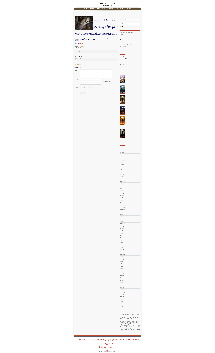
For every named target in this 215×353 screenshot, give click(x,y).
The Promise (106, 346)
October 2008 (122, 256)
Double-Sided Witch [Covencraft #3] (112, 339)
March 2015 (121, 204)
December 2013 (122, 223)
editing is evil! (130, 318)
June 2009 (121, 242)
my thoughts (127, 324)
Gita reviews (126, 321)
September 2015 (122, 193)
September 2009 (122, 237)
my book (131, 322)
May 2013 (121, 233)
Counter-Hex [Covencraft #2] (91, 339)
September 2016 (122, 181)
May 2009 (121, 244)
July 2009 (121, 240)
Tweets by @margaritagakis (124, 56)
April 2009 (121, 245)
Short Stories (98, 8)
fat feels (121, 319)
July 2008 (121, 261)
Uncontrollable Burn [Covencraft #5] (133, 339)
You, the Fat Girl (116, 346)
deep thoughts (136, 317)
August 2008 (122, 259)
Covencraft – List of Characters (108, 340)
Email (77, 81)
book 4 (127, 313)
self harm (134, 325)
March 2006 (121, 306)
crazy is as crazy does (126, 317)
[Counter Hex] (122, 79)
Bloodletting (111, 346)
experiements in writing (136, 318)
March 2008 (121, 268)
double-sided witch (124, 318)
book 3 (124, 313)
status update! (124, 326)
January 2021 (122, 162)
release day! (122, 325)
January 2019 (122, 164)
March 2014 (121, 221)
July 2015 (121, 197)
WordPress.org (122, 152)
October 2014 (122, 211)
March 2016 (121, 186)
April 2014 (121, 219)
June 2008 (121, 263)
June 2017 (121, 169)
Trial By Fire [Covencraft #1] (82, 339)
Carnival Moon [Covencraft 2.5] (101, 339)
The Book (131, 326)
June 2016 (121, 183)
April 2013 (121, 235)
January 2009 (122, 251)
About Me (121, 8)
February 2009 (122, 249)
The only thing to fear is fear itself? (125, 44)
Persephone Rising (101, 346)
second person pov (126, 325)
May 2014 (121, 218)
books (133, 313)
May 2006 (121, 303)
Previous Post (78, 52)
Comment (76, 70)
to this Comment (78, 64)
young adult (124, 330)
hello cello (138, 321)
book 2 (121, 313)
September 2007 (122, 275)
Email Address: (122, 17)
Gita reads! (122, 321)
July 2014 (121, 214)
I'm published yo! (123, 322)
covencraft (134, 316)
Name (77, 79)
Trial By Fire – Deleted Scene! (108, 343)
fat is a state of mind (130, 319)
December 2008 (122, 252)
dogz (121, 318)
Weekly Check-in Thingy (123, 46)
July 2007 (121, 278)
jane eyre (128, 322)
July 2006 (121, 299)
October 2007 (122, 273)
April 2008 (121, 266)
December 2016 (122, 178)
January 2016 (122, 190)
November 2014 (122, 209)
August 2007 (122, 277)
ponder (133, 324)
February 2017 (122, 174)
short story (138, 325)
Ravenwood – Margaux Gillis (107, 8)
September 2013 (122, 226)
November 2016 (122, 179)
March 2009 (121, 247)
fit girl (135, 319)
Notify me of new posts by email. (80, 90)
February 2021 (122, 160)
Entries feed (121, 149)
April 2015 (121, 202)
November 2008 (122, 254)
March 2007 (121, 285)
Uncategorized (80, 46)
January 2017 (122, 176)
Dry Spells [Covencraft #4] (123, 339)
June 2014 (121, 216)
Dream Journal (128, 8)
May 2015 (121, 200)
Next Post (83, 52)
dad (133, 317)
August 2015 (122, 195)
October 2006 (122, 294)
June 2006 (121, 301)
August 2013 (122, 228)
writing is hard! (130, 329)
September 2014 (122, 212)
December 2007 (122, 270)
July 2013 (121, 230)
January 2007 (122, 289)
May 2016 (121, 185)
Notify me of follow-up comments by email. (82, 87)
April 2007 (121, 284)
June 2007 (121, 280)
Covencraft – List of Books (89, 8)
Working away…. (122, 48)
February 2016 (122, 188)
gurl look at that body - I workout (132, 321)
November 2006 (122, 292)
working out (122, 329)
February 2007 (122, 287)
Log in (120, 147)
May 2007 (121, 282)
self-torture (131, 325)
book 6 (129, 313)
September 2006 (122, 296)
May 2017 (121, 171)
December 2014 (122, 207)
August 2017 (122, 167)
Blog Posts (116, 8)
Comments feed (122, 150)
